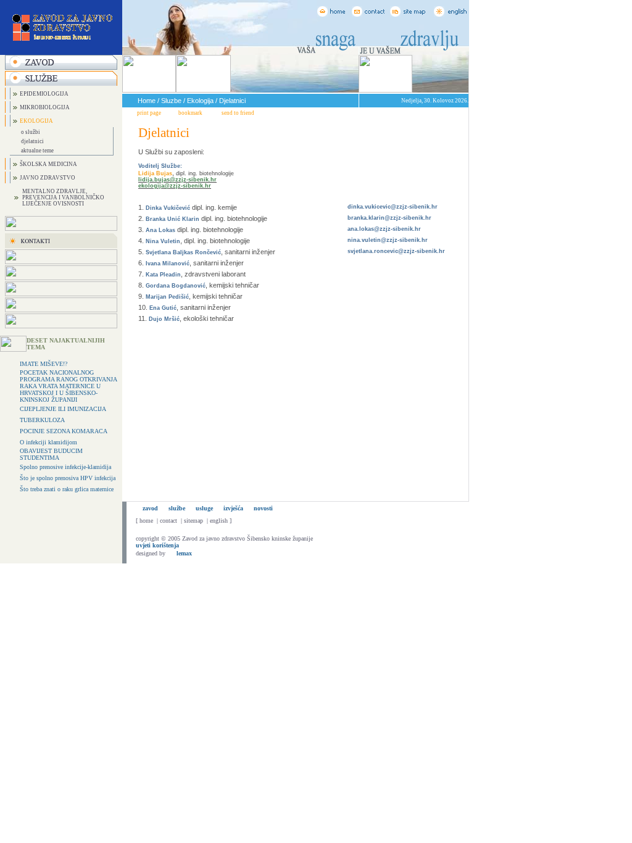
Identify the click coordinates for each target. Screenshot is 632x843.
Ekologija (200, 100)
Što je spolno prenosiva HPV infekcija (67, 478)
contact (168, 520)
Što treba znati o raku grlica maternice (67, 489)
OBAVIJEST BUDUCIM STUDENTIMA (51, 454)
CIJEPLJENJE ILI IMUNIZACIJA (63, 408)
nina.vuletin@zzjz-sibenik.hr (387, 240)
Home (147, 100)
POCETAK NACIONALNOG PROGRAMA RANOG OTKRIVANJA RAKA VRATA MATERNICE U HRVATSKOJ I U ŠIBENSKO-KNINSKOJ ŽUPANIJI (68, 386)
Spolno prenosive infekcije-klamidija (65, 466)
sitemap (193, 520)
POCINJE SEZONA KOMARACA (63, 431)
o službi (30, 132)
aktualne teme (37, 150)
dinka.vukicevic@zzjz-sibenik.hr (392, 207)
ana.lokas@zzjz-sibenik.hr (384, 229)
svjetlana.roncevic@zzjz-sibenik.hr (396, 251)
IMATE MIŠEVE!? (43, 363)
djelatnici (32, 141)
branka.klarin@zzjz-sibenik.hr (389, 218)
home (146, 520)
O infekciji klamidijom (48, 442)
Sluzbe (171, 100)
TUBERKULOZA (42, 420)
